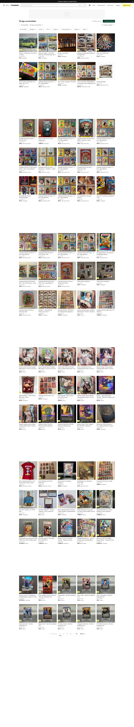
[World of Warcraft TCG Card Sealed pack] (47, 128)
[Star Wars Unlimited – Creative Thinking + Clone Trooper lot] (47, 499)
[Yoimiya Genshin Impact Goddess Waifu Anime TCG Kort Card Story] (86, 299)
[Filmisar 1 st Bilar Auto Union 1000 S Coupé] (28, 42)
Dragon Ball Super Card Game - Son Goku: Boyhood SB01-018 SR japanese (86, 510)
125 (76, 633)
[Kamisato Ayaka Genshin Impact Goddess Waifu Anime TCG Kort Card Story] (86, 385)
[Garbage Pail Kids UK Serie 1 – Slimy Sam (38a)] (28, 299)
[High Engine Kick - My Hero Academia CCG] (28, 613)
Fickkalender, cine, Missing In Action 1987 (84, 481)
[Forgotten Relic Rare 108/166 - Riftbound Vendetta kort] (67, 414)
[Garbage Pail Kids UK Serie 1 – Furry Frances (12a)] (47, 242)
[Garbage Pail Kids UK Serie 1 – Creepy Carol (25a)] (67, 271)
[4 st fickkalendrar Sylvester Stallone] (86, 185)
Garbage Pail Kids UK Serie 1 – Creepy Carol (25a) (66, 282)
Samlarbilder (24, 25)
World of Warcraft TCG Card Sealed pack (45, 139)
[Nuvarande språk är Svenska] (89, 5)
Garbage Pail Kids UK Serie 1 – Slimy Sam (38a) (27, 310)
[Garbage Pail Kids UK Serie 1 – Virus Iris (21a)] (28, 128)
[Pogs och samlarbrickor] (106, 42)
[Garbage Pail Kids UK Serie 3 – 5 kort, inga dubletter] (106, 128)
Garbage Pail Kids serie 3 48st (104, 481)
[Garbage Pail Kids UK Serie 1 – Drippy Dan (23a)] (86, 157)
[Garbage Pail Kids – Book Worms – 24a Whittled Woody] (106, 242)
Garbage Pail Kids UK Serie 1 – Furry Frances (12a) (46, 253)
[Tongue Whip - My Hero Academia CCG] (67, 585)
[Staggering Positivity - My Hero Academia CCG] (86, 613)
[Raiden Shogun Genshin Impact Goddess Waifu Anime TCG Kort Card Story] (106, 356)
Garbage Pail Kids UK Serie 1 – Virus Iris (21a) (27, 139)
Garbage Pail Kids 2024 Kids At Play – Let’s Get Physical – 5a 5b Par (27, 282)
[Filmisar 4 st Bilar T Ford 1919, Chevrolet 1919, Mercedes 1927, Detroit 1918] (47, 42)
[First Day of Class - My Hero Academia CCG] (67, 613)
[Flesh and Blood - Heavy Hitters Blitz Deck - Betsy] (28, 385)
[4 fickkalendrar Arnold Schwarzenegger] (28, 185)
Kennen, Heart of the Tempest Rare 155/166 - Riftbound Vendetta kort (85, 425)
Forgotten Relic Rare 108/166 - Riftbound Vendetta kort (66, 425)
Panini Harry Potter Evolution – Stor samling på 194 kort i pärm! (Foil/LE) (105, 425)
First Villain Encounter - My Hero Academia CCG (105, 624)
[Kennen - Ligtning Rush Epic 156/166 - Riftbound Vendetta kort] (106, 385)
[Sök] (80, 5)
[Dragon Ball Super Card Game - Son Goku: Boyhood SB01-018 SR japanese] (86, 499)
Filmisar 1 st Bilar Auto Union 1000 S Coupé (27, 53)
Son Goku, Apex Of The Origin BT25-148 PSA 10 (46, 539)
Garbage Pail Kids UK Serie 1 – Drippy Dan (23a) (85, 168)
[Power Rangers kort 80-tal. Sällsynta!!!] (47, 470)
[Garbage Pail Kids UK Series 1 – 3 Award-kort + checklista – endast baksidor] (47, 157)
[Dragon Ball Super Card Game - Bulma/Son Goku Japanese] (106, 499)
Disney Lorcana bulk (63, 53)
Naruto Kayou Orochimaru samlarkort (64, 481)
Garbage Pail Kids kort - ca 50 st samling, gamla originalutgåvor (85, 539)
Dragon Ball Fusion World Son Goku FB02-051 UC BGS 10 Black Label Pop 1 (28, 539)
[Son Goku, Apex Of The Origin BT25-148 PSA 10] (47, 528)
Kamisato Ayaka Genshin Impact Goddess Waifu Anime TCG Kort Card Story (85, 396)
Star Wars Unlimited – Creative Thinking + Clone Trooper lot (46, 510)
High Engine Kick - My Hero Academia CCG (26, 624)
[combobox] (51, 5)
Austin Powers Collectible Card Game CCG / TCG (27, 82)
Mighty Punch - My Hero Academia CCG (47, 624)
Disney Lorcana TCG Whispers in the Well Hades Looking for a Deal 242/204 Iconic (28, 596)
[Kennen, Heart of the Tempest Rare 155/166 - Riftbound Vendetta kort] (86, 414)
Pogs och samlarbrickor (103, 53)
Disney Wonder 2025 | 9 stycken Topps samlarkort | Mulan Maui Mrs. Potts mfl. (67, 510)
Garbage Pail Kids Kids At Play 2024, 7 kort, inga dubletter (46, 282)
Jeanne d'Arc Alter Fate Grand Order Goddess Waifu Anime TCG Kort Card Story (66, 367)
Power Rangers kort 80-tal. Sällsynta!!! (45, 481)
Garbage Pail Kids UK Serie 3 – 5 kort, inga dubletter (105, 139)
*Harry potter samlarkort (83, 281)
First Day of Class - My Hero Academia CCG (65, 624)
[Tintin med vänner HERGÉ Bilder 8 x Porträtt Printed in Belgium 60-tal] (86, 71)
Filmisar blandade (101, 81)
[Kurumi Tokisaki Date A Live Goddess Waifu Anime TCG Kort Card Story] (86, 356)
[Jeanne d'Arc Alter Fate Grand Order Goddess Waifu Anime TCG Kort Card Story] (67, 356)
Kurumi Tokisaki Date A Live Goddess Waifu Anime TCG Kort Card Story (85, 367)
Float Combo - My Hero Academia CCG (86, 596)
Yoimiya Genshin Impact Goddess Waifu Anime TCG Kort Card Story (86, 310)
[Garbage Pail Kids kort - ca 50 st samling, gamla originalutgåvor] (86, 528)
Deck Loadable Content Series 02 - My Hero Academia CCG (47, 596)
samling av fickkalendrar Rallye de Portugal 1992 (86, 53)
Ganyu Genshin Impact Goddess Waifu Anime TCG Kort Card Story (47, 367)
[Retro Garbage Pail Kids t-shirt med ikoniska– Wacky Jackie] (28, 470)
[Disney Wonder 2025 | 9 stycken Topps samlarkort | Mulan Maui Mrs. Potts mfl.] (67, 499)
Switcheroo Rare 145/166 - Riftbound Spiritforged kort (45, 425)
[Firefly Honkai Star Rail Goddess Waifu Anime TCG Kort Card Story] (28, 356)
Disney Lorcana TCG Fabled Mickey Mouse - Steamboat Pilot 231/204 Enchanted (105, 539)
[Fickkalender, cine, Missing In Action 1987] (86, 470)
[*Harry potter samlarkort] (86, 271)
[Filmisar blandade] (106, 71)
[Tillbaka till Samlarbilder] (20, 25)
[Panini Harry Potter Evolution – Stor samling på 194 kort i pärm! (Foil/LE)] (106, 414)
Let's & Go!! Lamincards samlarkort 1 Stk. (105, 196)
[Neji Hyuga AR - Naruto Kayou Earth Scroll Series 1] (67, 385)
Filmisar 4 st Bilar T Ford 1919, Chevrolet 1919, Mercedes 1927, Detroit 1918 (46, 54)
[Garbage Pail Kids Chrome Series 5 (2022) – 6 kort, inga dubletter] (28, 157)
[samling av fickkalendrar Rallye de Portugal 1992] (86, 42)
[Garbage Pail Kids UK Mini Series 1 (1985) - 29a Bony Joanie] (86, 128)
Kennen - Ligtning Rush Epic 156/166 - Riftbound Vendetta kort (106, 396)
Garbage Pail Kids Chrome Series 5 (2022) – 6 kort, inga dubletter (28, 168)
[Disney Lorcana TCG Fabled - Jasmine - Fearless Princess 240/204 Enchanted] (67, 528)
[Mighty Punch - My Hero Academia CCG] (47, 613)
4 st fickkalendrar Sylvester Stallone (84, 196)
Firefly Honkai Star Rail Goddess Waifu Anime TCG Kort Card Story (28, 367)
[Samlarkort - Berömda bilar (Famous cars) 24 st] (47, 299)
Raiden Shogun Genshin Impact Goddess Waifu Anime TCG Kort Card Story (105, 367)
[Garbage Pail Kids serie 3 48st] (106, 470)
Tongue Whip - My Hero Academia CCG (67, 596)
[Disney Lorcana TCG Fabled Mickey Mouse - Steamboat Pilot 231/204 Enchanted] (106, 528)
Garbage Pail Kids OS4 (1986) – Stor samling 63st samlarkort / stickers (66, 311)
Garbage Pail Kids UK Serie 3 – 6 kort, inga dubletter (46, 82)
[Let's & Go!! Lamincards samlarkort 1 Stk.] (106, 185)
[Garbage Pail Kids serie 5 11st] (47, 385)
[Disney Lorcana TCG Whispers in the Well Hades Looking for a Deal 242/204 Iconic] (28, 585)
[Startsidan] (15, 5)
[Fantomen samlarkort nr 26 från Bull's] (28, 499)
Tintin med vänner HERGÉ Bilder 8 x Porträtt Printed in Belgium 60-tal (86, 82)
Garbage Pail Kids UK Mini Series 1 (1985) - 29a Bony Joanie (86, 139)
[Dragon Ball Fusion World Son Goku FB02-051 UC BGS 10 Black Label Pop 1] (28, 528)
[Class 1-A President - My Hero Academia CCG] (106, 585)
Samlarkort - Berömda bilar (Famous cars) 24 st (45, 310)
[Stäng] (132, 1)
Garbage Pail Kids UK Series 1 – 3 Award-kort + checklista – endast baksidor (47, 168)
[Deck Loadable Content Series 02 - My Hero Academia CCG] (47, 585)
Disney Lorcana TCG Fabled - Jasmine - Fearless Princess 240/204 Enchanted (65, 539)
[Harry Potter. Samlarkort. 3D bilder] (67, 71)
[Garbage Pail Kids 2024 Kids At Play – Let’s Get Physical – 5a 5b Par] (28, 271)
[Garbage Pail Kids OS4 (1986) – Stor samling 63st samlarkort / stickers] (67, 299)
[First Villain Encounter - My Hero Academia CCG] (106, 613)
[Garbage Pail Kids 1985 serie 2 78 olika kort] (106, 299)
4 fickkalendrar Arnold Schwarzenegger (24, 196)
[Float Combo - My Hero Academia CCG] (86, 585)
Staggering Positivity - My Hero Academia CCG (85, 624)
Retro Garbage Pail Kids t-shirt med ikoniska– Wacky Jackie (27, 481)
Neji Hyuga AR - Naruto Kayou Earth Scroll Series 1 (65, 396)
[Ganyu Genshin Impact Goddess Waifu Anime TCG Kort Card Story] (47, 356)
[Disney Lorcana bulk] (67, 42)
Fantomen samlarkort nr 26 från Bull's (27, 510)
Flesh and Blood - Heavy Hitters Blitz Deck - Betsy (27, 396)
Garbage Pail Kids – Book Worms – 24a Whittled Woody (105, 253)
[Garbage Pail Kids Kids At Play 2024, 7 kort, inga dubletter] (47, 271)
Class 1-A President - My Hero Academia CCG (104, 596)
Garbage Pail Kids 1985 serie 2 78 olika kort (105, 310)
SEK (94, 5)
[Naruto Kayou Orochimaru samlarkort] (67, 470)
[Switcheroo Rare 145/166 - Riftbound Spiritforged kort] (47, 414)
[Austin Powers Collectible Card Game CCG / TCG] (28, 71)
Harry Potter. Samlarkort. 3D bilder (67, 81)
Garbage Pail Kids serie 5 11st (46, 395)
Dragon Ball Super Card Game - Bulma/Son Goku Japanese (105, 510)
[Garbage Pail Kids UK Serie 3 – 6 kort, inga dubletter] (47, 71)
